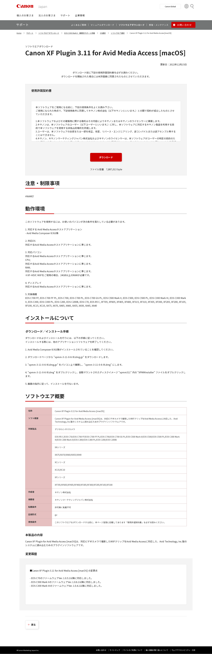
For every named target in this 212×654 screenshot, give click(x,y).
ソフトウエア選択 (118, 33)
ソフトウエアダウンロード (48, 33)
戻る (33, 624)
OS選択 (103, 33)
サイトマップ (115, 650)
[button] (25, 15)
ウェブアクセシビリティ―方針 (183, 650)
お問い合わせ (101, 650)
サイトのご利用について (132, 650)
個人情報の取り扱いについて (157, 650)
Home (19, 33)
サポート (29, 33)
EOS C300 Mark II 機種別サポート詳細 (79, 33)
